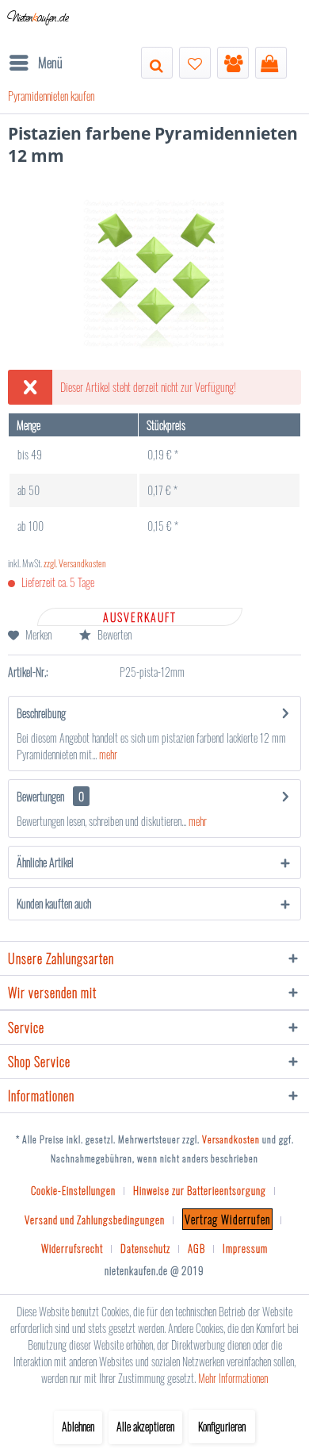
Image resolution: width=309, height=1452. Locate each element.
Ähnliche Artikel (45, 862)
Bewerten (113, 634)
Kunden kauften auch (54, 903)
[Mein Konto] (233, 63)
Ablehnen (78, 1426)
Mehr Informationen (233, 1377)
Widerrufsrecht (72, 1248)
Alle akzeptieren (145, 1426)
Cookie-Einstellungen (73, 1190)
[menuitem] (35, 63)
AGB (196, 1248)
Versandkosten (231, 1139)
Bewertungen (40, 796)
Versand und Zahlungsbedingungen (95, 1219)
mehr (107, 754)
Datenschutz (145, 1248)
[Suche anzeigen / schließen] (157, 63)
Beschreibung (41, 713)
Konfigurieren (222, 1426)
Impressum (245, 1248)
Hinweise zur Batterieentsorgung (199, 1190)
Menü (50, 62)
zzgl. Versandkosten (75, 563)
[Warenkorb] (271, 63)
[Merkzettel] (195, 63)
